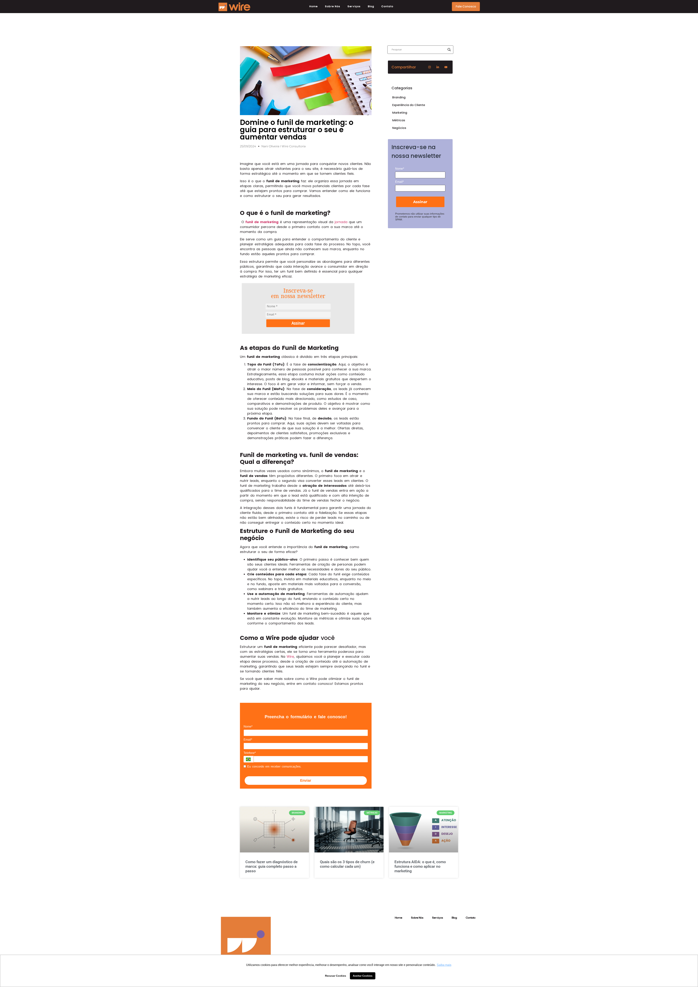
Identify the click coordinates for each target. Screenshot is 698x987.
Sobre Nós (332, 6)
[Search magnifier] (449, 49)
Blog (371, 6)
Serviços (354, 6)
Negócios (399, 128)
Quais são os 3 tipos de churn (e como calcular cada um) (347, 864)
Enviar (305, 780)
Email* (248, 739)
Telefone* (250, 752)
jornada (340, 222)
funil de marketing (261, 222)
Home (313, 6)
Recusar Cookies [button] (335, 975)
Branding (399, 97)
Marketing (399, 113)
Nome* (248, 726)
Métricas (398, 120)
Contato (387, 6)
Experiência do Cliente (408, 105)
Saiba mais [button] (444, 964)
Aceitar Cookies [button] (362, 975)
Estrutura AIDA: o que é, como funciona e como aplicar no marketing (420, 866)
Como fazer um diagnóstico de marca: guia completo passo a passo (271, 866)
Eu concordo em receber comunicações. (273, 766)
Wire (290, 656)
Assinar (298, 323)
